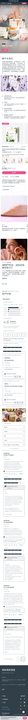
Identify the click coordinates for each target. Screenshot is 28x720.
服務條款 (24, 684)
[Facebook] (24, 699)
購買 (25, 718)
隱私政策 (20, 684)
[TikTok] (20, 709)
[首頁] (14, 7)
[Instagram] (20, 699)
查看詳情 (4, 278)
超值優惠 (24, 3)
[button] (23, 712)
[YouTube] (24, 702)
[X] (20, 702)
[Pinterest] (24, 705)
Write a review (23, 146)
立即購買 (5, 50)
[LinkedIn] (20, 705)
